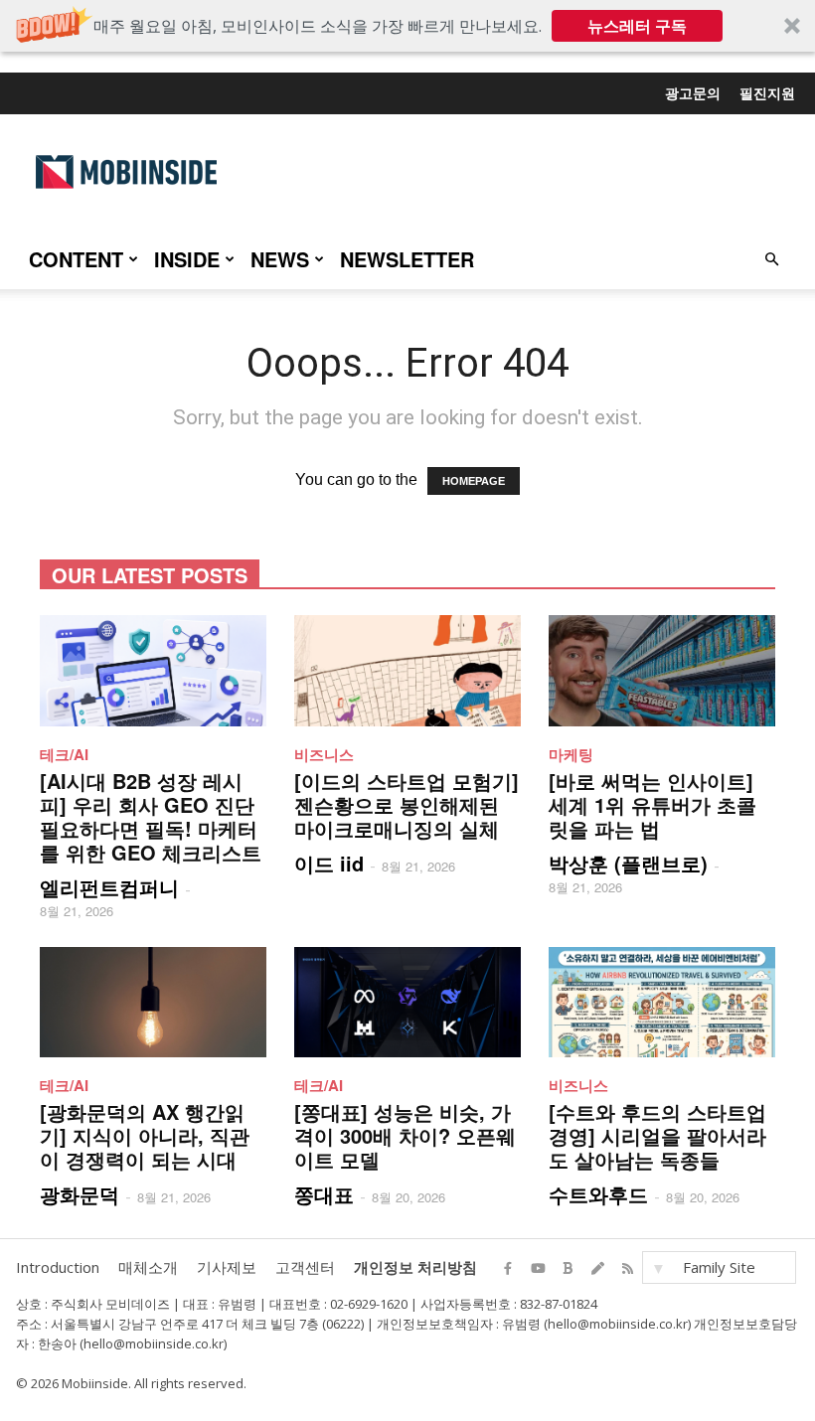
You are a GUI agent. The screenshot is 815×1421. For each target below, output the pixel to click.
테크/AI (64, 754)
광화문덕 (79, 1194)
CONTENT (76, 258)
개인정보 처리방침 (415, 1267)
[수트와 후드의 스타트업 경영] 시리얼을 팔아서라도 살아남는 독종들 (657, 1135)
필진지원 (767, 92)
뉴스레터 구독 (637, 26)
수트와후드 (598, 1194)
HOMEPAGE (473, 481)
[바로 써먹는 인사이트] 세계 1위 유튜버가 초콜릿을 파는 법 (652, 804)
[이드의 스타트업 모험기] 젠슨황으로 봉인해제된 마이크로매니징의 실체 (406, 804)
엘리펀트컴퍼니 (109, 886)
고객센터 (305, 1267)
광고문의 (693, 92)
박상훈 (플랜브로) (628, 863)
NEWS (279, 258)
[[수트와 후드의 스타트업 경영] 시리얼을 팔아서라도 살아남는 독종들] (662, 1002)
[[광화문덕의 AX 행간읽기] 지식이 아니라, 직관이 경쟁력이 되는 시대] (153, 1002)
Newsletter (407, 258)
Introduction (57, 1267)
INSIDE (187, 258)
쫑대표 (324, 1194)
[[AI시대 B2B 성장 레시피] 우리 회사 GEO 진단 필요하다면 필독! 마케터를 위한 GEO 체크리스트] (153, 670)
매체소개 (148, 1267)
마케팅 (571, 754)
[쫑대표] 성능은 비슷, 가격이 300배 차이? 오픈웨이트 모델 (405, 1135)
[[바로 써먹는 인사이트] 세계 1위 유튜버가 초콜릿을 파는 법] (662, 670)
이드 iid (329, 863)
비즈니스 (324, 754)
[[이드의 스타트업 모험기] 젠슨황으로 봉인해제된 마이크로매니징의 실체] (407, 670)
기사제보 (226, 1267)
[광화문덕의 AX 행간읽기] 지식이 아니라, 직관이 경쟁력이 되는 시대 (144, 1135)
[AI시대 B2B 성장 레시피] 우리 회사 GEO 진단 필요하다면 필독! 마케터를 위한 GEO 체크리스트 (150, 816)
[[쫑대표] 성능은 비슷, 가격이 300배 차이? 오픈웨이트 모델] (407, 1002)
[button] (407, 26)
